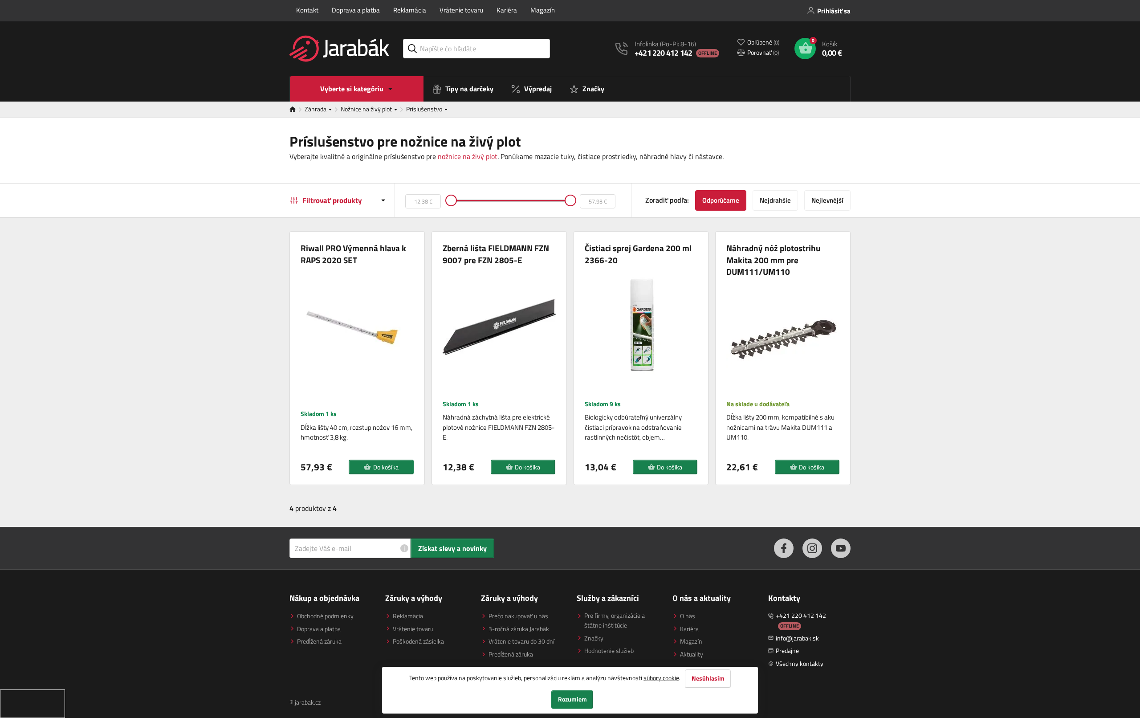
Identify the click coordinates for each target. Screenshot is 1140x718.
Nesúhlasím (708, 678)
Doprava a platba (356, 10)
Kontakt (307, 10)
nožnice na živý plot (467, 156)
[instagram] (812, 548)
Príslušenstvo (425, 109)
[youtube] (841, 548)
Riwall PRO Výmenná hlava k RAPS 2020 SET (353, 254)
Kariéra (507, 10)
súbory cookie (661, 677)
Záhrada (316, 109)
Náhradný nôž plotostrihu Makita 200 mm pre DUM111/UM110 (773, 260)
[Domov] (297, 110)
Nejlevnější (827, 200)
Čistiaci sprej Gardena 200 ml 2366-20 (638, 254)
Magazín (542, 10)
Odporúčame (720, 200)
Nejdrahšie (775, 200)
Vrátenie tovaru (461, 10)
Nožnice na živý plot (367, 109)
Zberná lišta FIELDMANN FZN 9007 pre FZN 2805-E (496, 254)
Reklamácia (409, 10)
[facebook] (784, 548)
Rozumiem (572, 699)
